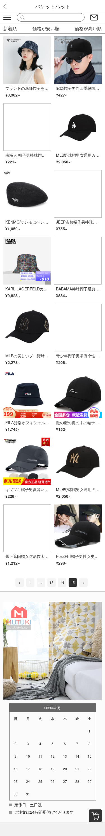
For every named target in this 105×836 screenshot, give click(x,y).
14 (62, 582)
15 (73, 582)
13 (51, 582)
